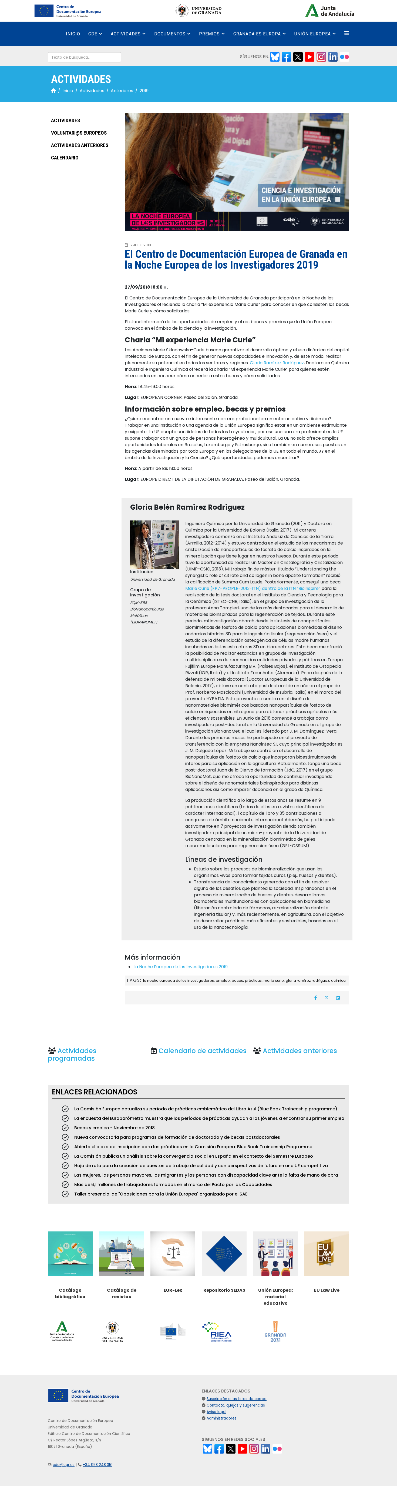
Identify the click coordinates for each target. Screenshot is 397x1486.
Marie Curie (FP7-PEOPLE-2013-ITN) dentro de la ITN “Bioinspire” (252, 588)
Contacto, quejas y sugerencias (236, 1405)
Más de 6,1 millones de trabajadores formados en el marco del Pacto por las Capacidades (172, 1184)
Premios (209, 33)
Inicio (73, 33)
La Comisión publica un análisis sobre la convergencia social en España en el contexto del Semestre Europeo (193, 1156)
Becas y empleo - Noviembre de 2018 (114, 1128)
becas (237, 980)
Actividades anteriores (79, 145)
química (338, 980)
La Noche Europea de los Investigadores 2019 (180, 967)
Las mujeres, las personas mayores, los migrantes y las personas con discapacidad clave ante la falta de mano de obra (205, 1175)
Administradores (222, 1418)
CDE (92, 33)
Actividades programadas (72, 1054)
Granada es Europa (257, 33)
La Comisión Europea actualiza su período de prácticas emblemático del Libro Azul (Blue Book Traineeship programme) (205, 1109)
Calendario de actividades (203, 1050)
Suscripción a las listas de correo (237, 1398)
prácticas (253, 980)
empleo (223, 980)
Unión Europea (312, 33)
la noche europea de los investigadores (178, 980)
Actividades (126, 33)
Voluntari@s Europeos (78, 133)
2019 (144, 91)
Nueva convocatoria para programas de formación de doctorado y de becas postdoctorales (176, 1137)
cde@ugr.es (64, 1464)
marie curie (274, 980)
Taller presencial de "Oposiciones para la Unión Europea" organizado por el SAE (160, 1194)
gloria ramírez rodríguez (307, 980)
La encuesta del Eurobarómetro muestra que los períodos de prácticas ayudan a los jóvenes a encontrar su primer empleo (208, 1118)
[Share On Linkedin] (338, 998)
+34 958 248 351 (97, 1464)
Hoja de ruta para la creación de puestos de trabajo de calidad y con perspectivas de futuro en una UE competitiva (200, 1166)
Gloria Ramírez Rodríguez (277, 363)
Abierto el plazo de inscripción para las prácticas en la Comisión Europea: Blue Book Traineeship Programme (192, 1147)
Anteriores (122, 91)
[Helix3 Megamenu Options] (346, 33)
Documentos (170, 33)
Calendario (64, 158)
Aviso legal (216, 1411)
